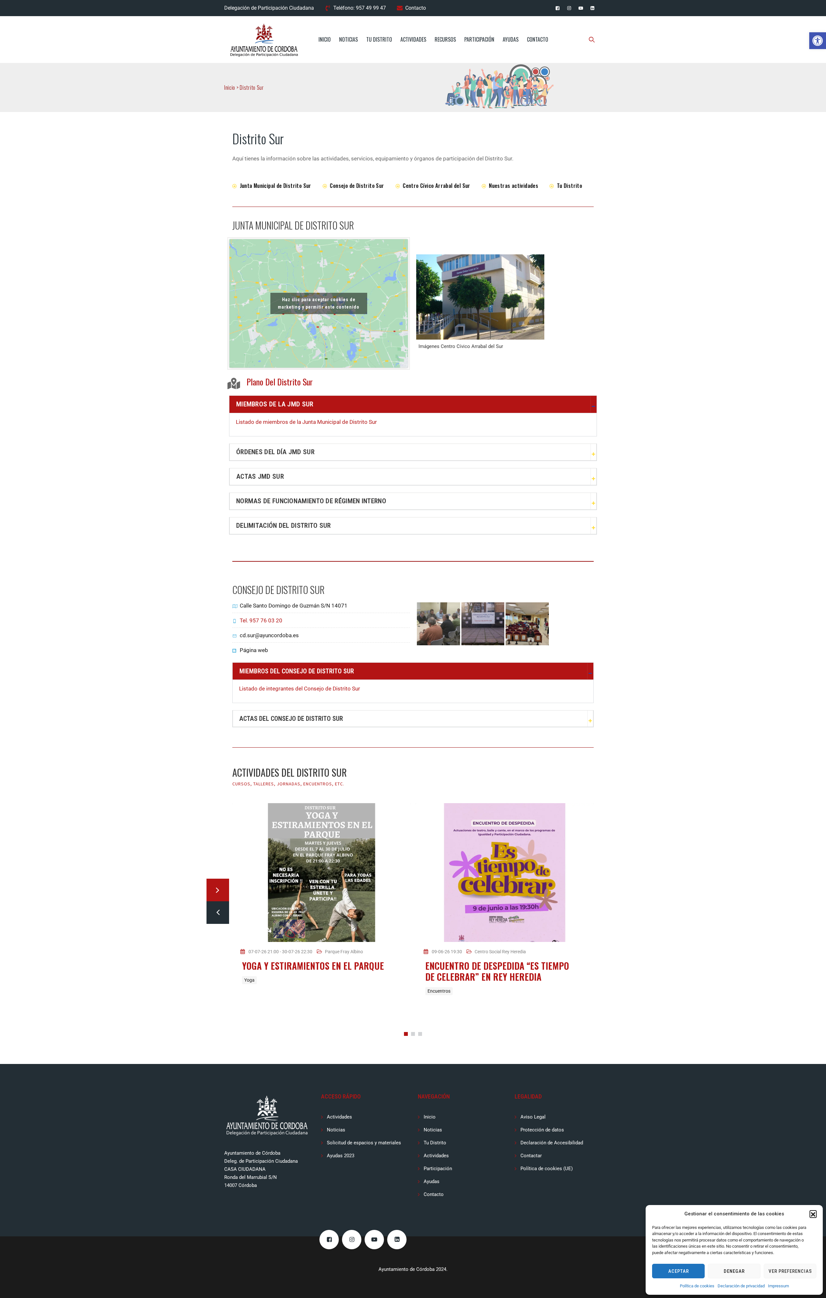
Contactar (531, 1156)
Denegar (734, 1271)
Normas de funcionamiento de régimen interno (311, 501)
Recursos (445, 39)
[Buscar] (592, 39)
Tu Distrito (379, 39)
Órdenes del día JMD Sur (275, 452)
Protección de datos (542, 1130)
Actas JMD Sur (260, 476)
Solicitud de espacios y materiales (364, 1143)
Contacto (415, 8)
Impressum (778, 1285)
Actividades (413, 39)
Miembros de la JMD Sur (275, 404)
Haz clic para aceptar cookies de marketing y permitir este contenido (318, 303)
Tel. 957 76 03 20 (261, 620)
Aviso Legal (533, 1117)
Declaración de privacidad (741, 1285)
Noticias (348, 39)
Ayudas (511, 39)
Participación (479, 39)
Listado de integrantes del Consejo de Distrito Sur (299, 688)
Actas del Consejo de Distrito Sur (291, 718)
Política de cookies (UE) (546, 1168)
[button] (817, 40)
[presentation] (217, 912)
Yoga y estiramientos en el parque (313, 965)
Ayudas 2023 (340, 1156)
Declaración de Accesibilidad (551, 1143)
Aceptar (678, 1271)
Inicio (324, 39)
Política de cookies (697, 1285)
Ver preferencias (790, 1271)
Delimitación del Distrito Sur (283, 525)
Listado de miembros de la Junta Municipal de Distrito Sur (306, 422)
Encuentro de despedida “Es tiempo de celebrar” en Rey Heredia (497, 971)
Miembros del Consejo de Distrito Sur (296, 671)
